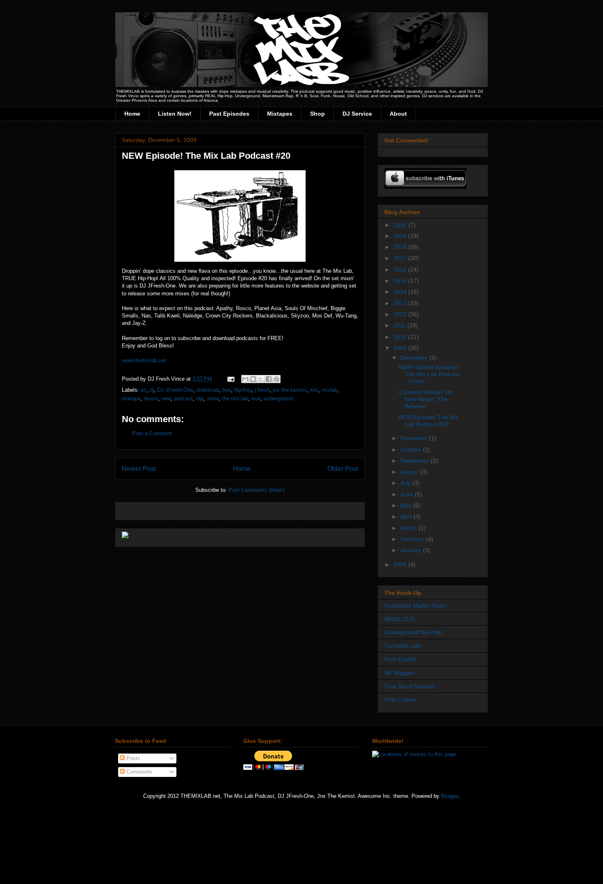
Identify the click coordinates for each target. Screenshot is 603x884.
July (406, 483)
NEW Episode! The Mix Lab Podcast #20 (206, 156)
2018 (400, 247)
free (226, 390)
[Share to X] (261, 379)
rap (199, 398)
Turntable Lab (402, 645)
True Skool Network (409, 686)
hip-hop (242, 390)
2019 (400, 236)
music (151, 398)
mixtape (131, 398)
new (166, 398)
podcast (183, 398)
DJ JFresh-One (175, 390)
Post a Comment (152, 433)
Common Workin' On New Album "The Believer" (426, 399)
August (410, 471)
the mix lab (235, 398)
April (406, 516)
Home (132, 113)
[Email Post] (230, 379)
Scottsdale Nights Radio (415, 605)
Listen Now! (175, 113)
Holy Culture (400, 699)
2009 (400, 348)
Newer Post (139, 468)
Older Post (342, 468)
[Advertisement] (218, 508)
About (398, 113)
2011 (400, 325)
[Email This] (245, 379)
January (411, 550)
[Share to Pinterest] (276, 379)
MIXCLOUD (399, 619)
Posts (132, 758)
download (207, 390)
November (414, 438)
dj (152, 390)
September (415, 460)
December (414, 357)
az (143, 390)
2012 (400, 314)
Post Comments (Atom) (256, 490)
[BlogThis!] (253, 379)
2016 (400, 269)
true (255, 398)
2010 (400, 336)
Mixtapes (279, 113)
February (413, 539)
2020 (400, 225)
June (407, 494)
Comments (138, 772)
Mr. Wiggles (399, 672)
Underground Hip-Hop (413, 632)
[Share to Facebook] (269, 379)
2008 (400, 564)
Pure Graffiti (400, 659)
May (406, 505)
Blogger (450, 796)
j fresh (262, 390)
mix (314, 390)
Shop (317, 113)
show (213, 398)
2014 (400, 291)
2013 (400, 303)
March (409, 528)
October (411, 449)
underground (278, 398)
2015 (400, 280)
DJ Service (357, 113)
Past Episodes (229, 113)
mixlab (329, 390)
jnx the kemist (289, 390)
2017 (400, 258)
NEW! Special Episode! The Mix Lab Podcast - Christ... (429, 374)
